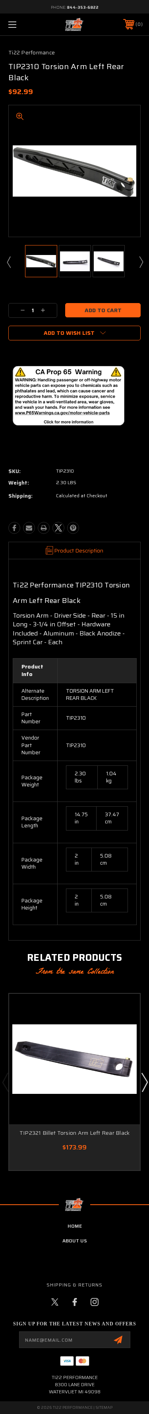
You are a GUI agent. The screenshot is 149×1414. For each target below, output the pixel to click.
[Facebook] (14, 528)
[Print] (44, 528)
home (75, 1226)
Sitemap (103, 1407)
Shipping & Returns (74, 1284)
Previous (8, 262)
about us (74, 1240)
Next (141, 262)
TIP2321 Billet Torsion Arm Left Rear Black (74, 1132)
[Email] (29, 528)
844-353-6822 (83, 7)
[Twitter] (58, 528)
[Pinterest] (73, 528)
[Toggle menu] (21, 24)
